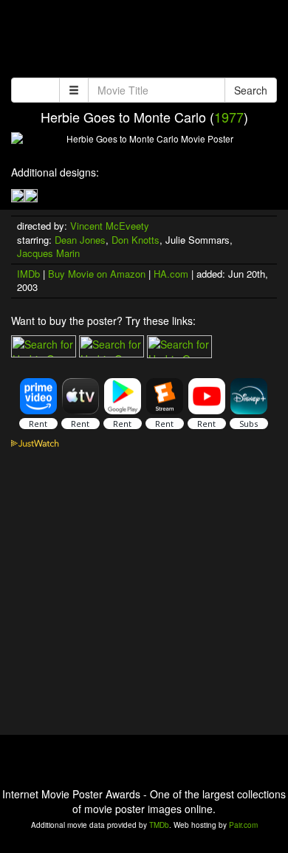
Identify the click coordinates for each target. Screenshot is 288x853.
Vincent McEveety (109, 226)
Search (250, 90)
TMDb (159, 825)
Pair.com (243, 825)
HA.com (171, 274)
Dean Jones (80, 240)
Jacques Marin (48, 253)
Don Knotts (136, 240)
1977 (229, 116)
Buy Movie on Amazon (96, 274)
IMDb (28, 274)
